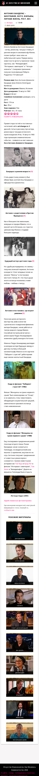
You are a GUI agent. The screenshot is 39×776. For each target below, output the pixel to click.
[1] (32, 171)
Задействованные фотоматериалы (18, 501)
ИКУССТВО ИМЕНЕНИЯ (18, 3)
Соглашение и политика (24, 773)
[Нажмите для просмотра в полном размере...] (19, 166)
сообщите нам (9, 510)
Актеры (10, 23)
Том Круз (18, 464)
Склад (11, 773)
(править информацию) (13, 116)
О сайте (4, 773)
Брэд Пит (28, 464)
